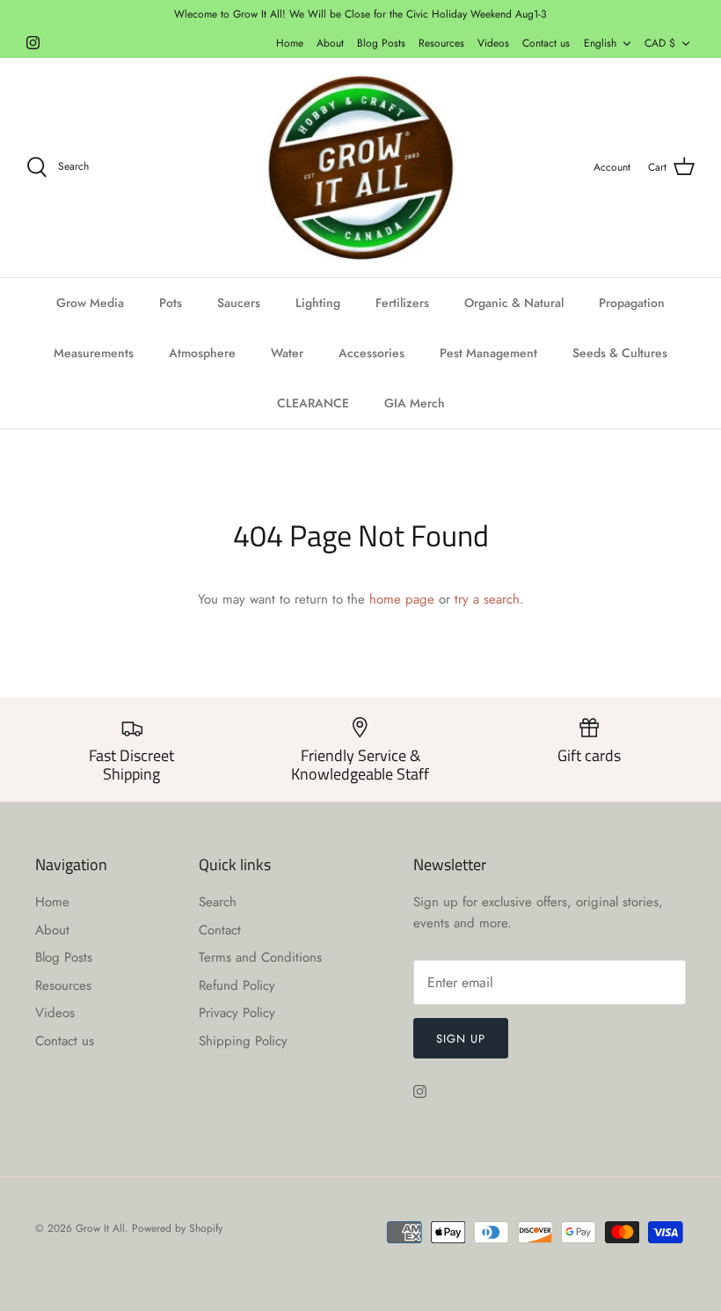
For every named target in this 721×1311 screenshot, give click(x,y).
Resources (441, 43)
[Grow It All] (360, 168)
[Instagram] (33, 42)
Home (289, 43)
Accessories (371, 353)
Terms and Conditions (260, 957)
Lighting (317, 302)
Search (218, 902)
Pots (170, 302)
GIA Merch (414, 403)
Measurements (94, 353)
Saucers (238, 302)
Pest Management (488, 353)
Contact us (546, 43)
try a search (487, 599)
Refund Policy (237, 985)
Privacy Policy (237, 1012)
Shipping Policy (243, 1041)
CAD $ (660, 43)
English (600, 43)
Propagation (632, 302)
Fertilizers (402, 302)
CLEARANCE (313, 403)
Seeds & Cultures (619, 353)
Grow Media (90, 302)
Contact (220, 930)
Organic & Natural (514, 302)
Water (287, 353)
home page (401, 599)
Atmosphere (202, 353)
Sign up (460, 1038)
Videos (493, 43)
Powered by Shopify (177, 1228)
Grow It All (100, 1228)
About (330, 43)
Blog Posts (381, 43)
